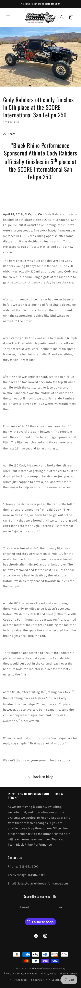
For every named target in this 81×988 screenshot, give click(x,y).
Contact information (26, 973)
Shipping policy (39, 979)
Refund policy (20, 979)
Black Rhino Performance (38, 968)
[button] (8, 17)
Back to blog (43, 776)
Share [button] (11, 134)
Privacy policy (48, 973)
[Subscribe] (60, 907)
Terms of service (68, 973)
